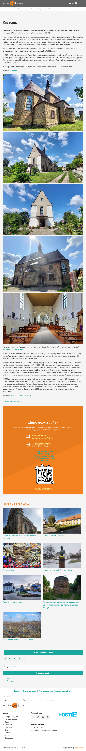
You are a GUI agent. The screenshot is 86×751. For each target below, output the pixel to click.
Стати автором (29, 691)
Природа (8, 727)
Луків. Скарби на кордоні (14, 602)
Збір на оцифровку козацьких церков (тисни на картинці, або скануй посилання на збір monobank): (44, 456)
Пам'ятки (8, 725)
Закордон (9, 738)
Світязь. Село (8, 570)
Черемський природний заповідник (18, 639)
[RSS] (48, 717)
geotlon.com (78, 748)
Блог (7, 730)
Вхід (8, 678)
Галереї (8, 733)
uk (67, 3)
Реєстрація (11, 681)
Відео (7, 735)
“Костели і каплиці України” (13, 349)
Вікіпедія (13, 71)
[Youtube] (43, 717)
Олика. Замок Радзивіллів (54, 535)
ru (70, 3)
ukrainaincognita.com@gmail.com (44, 730)
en (73, 3)
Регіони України (11, 719)
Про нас (17, 691)
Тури (7, 722)
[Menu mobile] (81, 3)
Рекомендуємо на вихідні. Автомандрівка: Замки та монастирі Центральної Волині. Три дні (61, 605)
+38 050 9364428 (37, 728)
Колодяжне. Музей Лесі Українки (57, 570)
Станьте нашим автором (43, 652)
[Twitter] (38, 717)
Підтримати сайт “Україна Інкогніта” (55, 691)
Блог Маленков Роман (11, 401)
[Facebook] (33, 717)
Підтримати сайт (43, 673)
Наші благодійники (43, 489)
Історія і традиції (11, 717)
